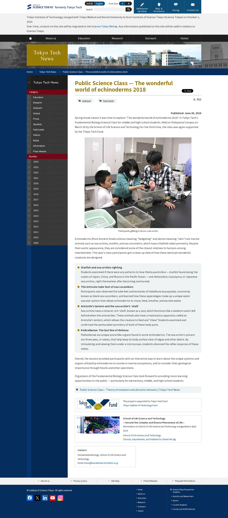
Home (30, 71)
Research (141, 502)
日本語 (89, 3)
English (99, 3)
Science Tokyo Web (103, 26)
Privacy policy (80, 480)
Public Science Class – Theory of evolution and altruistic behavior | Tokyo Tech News (130, 389)
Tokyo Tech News (47, 71)
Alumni (175, 500)
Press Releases (150, 480)
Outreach (86, 100)
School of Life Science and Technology (142, 435)
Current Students (180, 504)
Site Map (115, 480)
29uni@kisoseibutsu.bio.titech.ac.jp (101, 462)
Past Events (108, 100)
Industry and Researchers (183, 496)
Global (140, 510)
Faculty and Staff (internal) (184, 509)
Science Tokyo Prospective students (183, 490)
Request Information (185, 480)
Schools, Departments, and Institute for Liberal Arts (148, 439)
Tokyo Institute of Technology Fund (140, 405)
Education (142, 498)
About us (45, 480)
